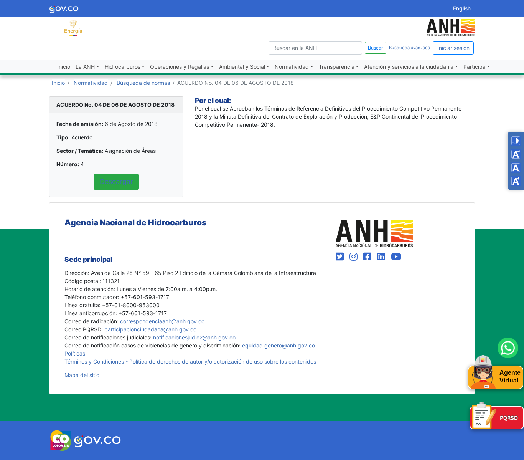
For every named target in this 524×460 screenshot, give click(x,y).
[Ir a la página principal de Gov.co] (64, 8)
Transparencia (336, 66)
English (462, 8)
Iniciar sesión (453, 48)
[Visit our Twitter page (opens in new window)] (341, 256)
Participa (474, 66)
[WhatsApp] (508, 348)
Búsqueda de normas (143, 82)
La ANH (85, 66)
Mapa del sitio (81, 375)
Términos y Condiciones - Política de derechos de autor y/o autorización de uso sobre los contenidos (190, 361)
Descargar (116, 181)
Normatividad (292, 66)
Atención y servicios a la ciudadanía (408, 66)
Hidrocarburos (122, 66)
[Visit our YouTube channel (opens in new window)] (396, 256)
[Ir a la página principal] (73, 27)
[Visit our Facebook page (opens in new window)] (368, 256)
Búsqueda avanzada (409, 47)
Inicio (63, 66)
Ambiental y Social (242, 66)
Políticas (74, 353)
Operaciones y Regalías (179, 66)
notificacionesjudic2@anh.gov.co (194, 337)
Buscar (375, 48)
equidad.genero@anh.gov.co (278, 345)
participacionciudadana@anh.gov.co (150, 329)
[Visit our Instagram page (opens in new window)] (354, 256)
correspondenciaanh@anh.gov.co (162, 321)
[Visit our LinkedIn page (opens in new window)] (382, 256)
